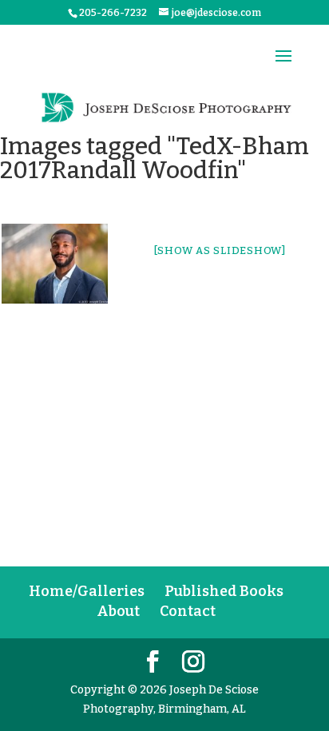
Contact (188, 611)
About (118, 611)
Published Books (223, 591)
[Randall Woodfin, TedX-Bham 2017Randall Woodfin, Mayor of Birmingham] (55, 264)
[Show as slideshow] (219, 250)
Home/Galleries (87, 591)
